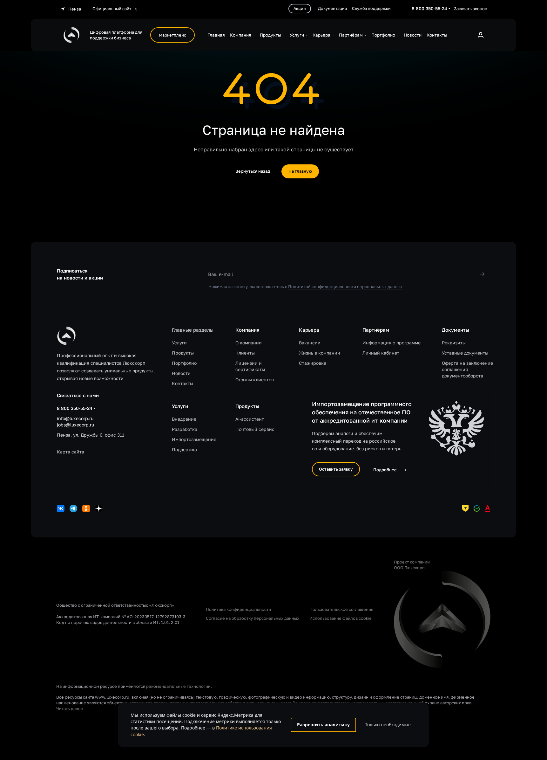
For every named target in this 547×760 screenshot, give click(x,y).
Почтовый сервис (254, 429)
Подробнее (385, 469)
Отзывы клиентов (254, 379)
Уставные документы (465, 353)
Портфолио (184, 363)
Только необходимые (388, 725)
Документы (455, 330)
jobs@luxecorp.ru (75, 424)
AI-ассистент (249, 419)
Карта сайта (70, 451)
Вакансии (310, 342)
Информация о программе (391, 342)
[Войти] (480, 35)
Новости (181, 373)
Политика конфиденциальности (238, 609)
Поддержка (184, 449)
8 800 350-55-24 (429, 8)
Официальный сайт (112, 8)
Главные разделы (192, 330)
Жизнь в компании (319, 353)
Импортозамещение (194, 439)
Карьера (309, 330)
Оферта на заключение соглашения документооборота (467, 369)
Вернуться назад (252, 171)
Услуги (179, 342)
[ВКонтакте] (60, 508)
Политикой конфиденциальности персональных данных (345, 286)
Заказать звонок (470, 8)
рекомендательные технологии (178, 686)
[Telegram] (73, 508)
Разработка (184, 429)
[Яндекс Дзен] (99, 508)
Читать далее (69, 708)
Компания (247, 330)
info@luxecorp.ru (75, 418)
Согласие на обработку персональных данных (252, 618)
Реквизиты (454, 342)
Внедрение (184, 419)
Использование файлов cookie (340, 618)
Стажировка (312, 363)
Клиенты (245, 353)
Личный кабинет (380, 353)
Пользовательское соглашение (341, 609)
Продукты (183, 353)
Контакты (182, 383)
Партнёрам (375, 330)
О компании (248, 342)
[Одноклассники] (86, 508)
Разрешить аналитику (323, 725)
